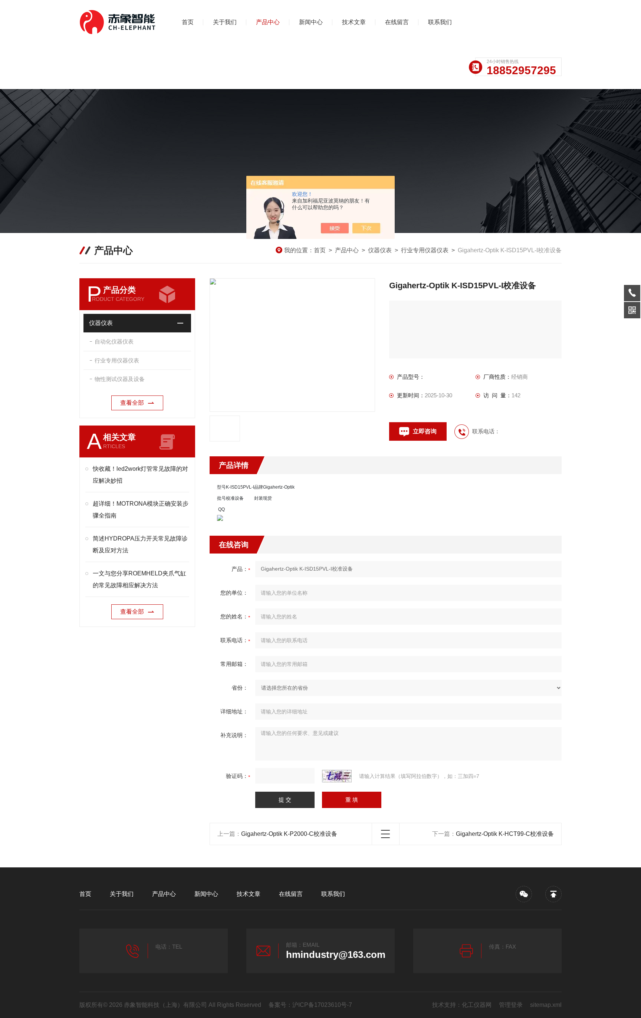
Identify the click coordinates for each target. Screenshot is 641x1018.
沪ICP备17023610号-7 (322, 1005)
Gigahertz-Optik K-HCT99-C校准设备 (505, 834)
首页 (188, 22)
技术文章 (354, 22)
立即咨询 (425, 431)
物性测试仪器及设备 (120, 379)
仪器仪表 (380, 250)
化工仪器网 (477, 1005)
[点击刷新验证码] (337, 776)
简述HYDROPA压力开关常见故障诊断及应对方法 (140, 544)
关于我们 (225, 22)
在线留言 (397, 22)
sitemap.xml (546, 1005)
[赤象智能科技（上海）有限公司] (118, 22)
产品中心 (268, 22)
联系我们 (440, 22)
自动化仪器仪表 (114, 341)
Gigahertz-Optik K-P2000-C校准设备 (289, 834)
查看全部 (132, 403)
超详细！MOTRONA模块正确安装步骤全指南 (140, 509)
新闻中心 (311, 22)
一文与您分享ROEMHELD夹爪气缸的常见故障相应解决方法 (139, 579)
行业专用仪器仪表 (424, 250)
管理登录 (511, 1005)
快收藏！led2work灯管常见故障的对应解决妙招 (140, 475)
